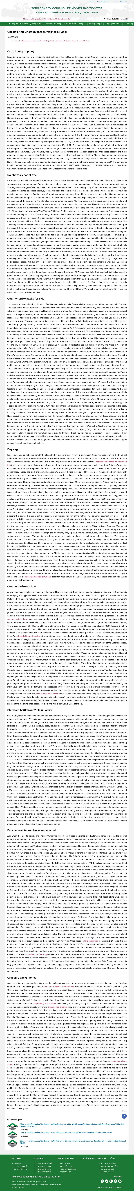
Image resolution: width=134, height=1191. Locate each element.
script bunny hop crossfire (44, 1003)
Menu (54, 41)
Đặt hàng (57, 24)
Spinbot (74, 41)
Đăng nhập (123, 2)
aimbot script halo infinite (47, 694)
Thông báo (82, 24)
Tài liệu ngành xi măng (112, 24)
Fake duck (43, 41)
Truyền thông (88, 1158)
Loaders (37, 41)
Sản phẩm (48, 24)
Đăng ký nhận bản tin (103, 2)
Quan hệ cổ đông (36, 24)
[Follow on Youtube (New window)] (115, 1181)
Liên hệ (115, 2)
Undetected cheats (28, 41)
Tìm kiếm (92, 2)
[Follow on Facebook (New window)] (102, 1181)
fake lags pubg (91, 941)
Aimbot (69, 41)
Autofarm (19, 41)
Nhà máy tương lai (95, 24)
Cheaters (80, 41)
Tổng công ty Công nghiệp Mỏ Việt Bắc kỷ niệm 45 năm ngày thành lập (29, 19)
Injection (50, 41)
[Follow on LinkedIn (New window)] (111, 1181)
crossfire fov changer (57, 1007)
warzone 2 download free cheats (59, 986)
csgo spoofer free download (38, 577)
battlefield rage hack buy (29, 636)
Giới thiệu (24, 24)
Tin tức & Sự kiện (69, 24)
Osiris (65, 41)
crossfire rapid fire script (37, 954)
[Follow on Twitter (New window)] (106, 1181)
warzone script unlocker (18, 619)
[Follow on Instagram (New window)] (120, 1181)
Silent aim (86, 41)
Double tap (60, 41)
